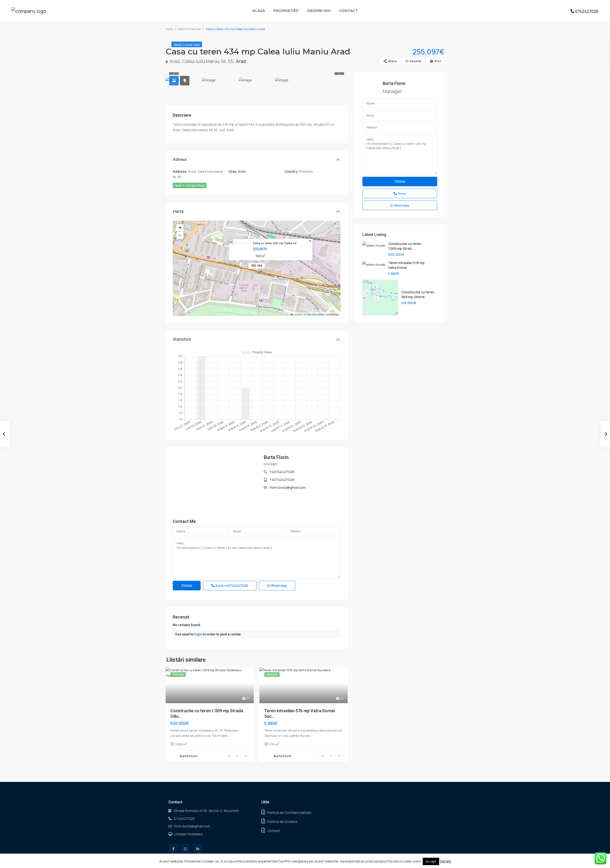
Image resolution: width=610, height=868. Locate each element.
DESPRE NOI (319, 10)
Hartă (178, 211)
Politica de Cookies (282, 821)
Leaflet (297, 314)
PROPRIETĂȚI (286, 10)
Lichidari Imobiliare (188, 834)
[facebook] (173, 849)
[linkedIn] (198, 849)
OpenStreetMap (315, 314)
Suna (231, 585)
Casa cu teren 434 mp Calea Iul (274, 243)
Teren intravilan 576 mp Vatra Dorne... (406, 265)
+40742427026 (282, 471)
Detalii (445, 861)
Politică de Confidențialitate (289, 812)
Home (169, 29)
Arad (241, 61)
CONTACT (348, 10)
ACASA (258, 10)
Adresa (180, 159)
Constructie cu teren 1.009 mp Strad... (404, 246)
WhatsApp (278, 585)
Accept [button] (431, 861)
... (229, 735)
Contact (273, 830)
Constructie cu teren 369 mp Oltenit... (417, 294)
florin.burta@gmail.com (287, 487)
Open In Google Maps (189, 185)
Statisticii (182, 339)
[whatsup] (185, 849)
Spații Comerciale (189, 29)
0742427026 (587, 11)
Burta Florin (276, 457)
